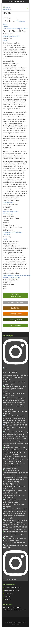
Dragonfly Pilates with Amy (14, 31)
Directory (6, 26)
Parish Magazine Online (11, 590)
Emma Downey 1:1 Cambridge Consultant (12, 226)
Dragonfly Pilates (8, 202)
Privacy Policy (8, 593)
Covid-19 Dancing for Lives (12, 587)
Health (5, 41)
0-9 (5, 29)
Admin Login (8, 599)
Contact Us (7, 596)
